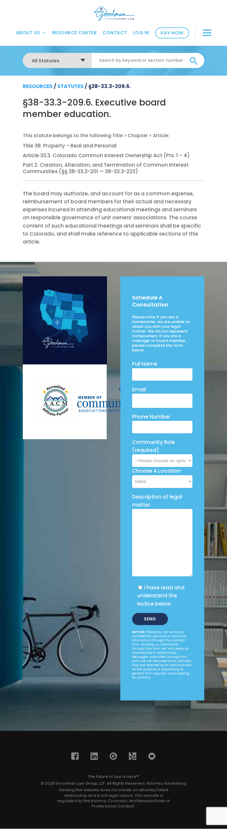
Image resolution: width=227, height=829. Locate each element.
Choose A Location (156, 470)
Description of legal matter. (157, 500)
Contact (115, 33)
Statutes (70, 86)
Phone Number (151, 416)
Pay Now (172, 33)
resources (38, 86)
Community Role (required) (153, 446)
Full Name (144, 363)
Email (139, 389)
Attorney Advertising (166, 783)
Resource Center (74, 33)
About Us (28, 33)
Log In (141, 33)
